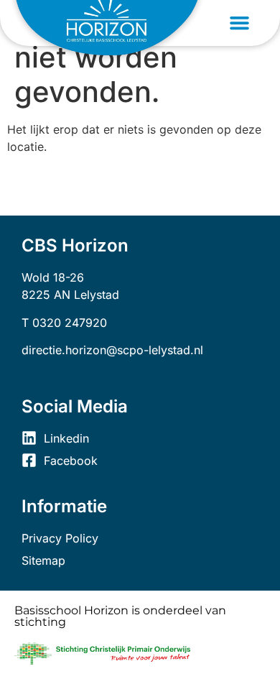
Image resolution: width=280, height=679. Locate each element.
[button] (240, 23)
